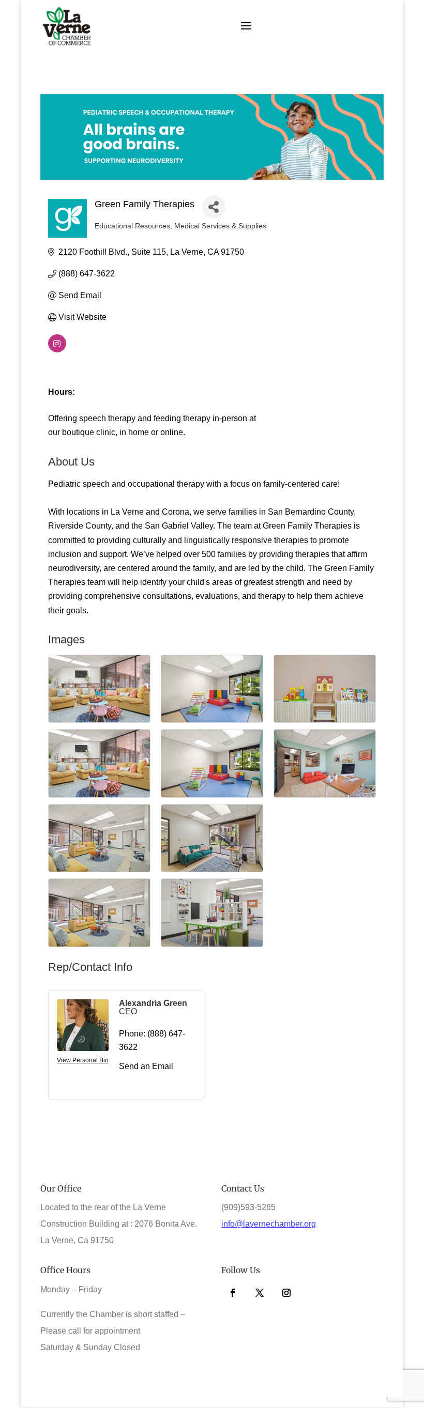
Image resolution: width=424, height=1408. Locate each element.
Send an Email (146, 1066)
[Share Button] (213, 207)
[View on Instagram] (57, 349)
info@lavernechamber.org (268, 1223)
